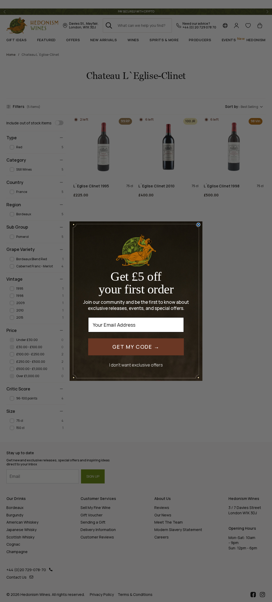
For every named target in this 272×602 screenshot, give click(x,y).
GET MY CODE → (136, 346)
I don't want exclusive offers (136, 365)
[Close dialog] (198, 224)
